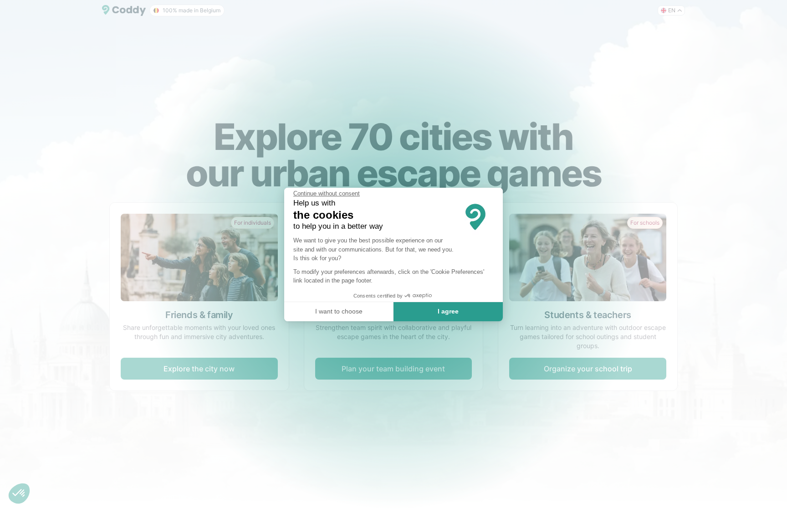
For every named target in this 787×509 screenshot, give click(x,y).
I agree (448, 311)
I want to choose (339, 311)
